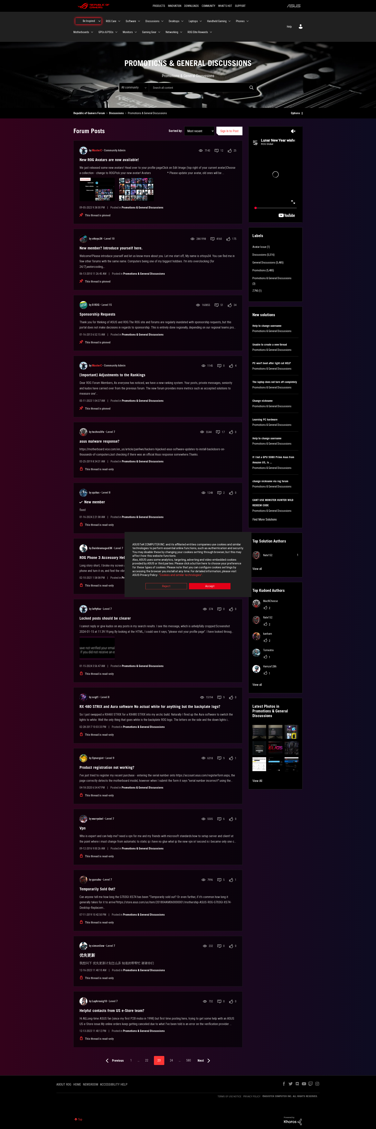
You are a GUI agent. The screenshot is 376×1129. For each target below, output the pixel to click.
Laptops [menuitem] (193, 21)
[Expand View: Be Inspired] (99, 21)
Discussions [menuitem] (152, 21)
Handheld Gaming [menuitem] (217, 21)
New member (94, 502)
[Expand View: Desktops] (182, 21)
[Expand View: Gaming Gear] (159, 32)
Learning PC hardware (264, 419)
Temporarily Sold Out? (97, 889)
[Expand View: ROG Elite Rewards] (211, 32)
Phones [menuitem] (240, 21)
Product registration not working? (107, 767)
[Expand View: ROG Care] (119, 21)
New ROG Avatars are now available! (109, 159)
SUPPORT (240, 5)
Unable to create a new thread (269, 344)
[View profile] (83, 150)
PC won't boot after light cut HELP (271, 363)
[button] (259, 732)
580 (188, 1060)
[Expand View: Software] (139, 21)
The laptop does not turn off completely (274, 382)
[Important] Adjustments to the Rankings (112, 375)
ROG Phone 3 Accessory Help (103, 557)
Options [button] (295, 113)
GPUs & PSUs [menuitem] (106, 32)
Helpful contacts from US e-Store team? (112, 1010)
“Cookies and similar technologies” (180, 575)
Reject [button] (166, 586)
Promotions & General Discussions (142, 207)
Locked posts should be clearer (105, 618)
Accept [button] (209, 586)
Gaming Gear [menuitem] (149, 32)
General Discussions (263, 262)
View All (257, 781)
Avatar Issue (259, 246)
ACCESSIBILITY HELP (113, 1084)
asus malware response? (99, 441)
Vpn (83, 828)
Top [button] (80, 1119)
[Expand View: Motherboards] (92, 32)
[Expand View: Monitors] (136, 32)
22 (146, 1060)
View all (257, 569)
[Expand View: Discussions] (162, 21)
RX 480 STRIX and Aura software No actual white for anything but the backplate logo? (150, 706)
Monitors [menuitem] (128, 32)
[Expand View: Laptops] (201, 21)
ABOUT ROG (63, 1084)
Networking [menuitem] (172, 32)
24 (171, 1060)
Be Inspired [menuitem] (89, 21)
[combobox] (203, 87)
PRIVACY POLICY (251, 1096)
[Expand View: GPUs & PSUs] (116, 32)
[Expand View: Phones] (247, 21)
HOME (77, 1084)
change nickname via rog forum (270, 481)
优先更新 (87, 955)
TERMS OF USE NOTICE (229, 1096)
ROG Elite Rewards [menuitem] (198, 32)
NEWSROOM (90, 1084)
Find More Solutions (264, 519)
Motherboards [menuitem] (81, 32)
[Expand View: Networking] (181, 32)
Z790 (255, 290)
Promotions (259, 270)
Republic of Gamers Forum (89, 113)
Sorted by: (175, 131)
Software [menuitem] (131, 21)
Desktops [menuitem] (174, 21)
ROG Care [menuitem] (111, 21)
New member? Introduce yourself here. (111, 248)
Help (289, 26)
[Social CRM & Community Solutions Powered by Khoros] (293, 1120)
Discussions (116, 113)
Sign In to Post (229, 131)
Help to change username (266, 326)
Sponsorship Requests (97, 314)
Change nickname (262, 401)
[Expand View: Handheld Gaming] (229, 21)
